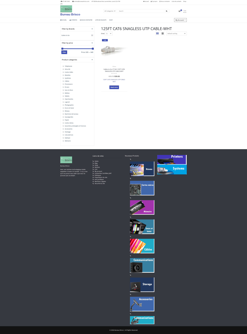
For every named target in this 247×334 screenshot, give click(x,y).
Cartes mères (69, 123)
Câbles (114, 66)
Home (96, 161)
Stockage (68, 132)
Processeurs (69, 84)
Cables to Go (65, 35)
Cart (96, 169)
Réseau (67, 111)
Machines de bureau (71, 114)
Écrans (67, 87)
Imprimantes (69, 99)
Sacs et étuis (69, 90)
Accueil (146, 1)
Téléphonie (68, 66)
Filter (64, 52)
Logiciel (67, 102)
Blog (96, 163)
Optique (67, 138)
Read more (114, 87)
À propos (154, 1)
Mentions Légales (100, 181)
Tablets (67, 96)
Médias (67, 93)
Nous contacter (165, 1)
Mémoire (68, 141)
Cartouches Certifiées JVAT (103, 173)
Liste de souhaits (176, 1)
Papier (67, 120)
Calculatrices (69, 135)
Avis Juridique (99, 179)
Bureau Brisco (70, 14)
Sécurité (67, 69)
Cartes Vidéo (69, 72)
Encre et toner (69, 108)
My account (98, 171)
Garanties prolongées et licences (75, 126)
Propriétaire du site (101, 177)
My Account (179, 20)
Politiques (98, 175)
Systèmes (68, 78)
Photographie (69, 105)
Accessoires (68, 129)
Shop (184, 1)
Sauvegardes (69, 117)
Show (102, 33)
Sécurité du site (100, 183)
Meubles (67, 75)
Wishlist (97, 167)
